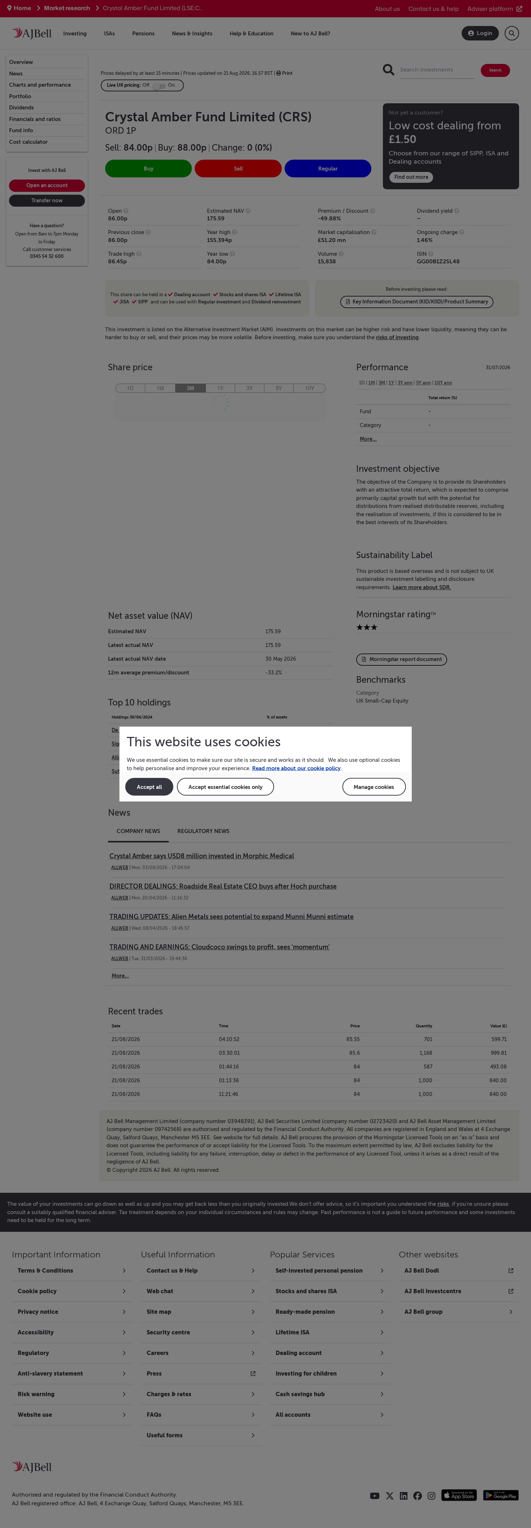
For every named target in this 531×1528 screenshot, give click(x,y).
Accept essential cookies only (226, 787)
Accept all (149, 787)
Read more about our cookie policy (296, 768)
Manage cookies (374, 787)
